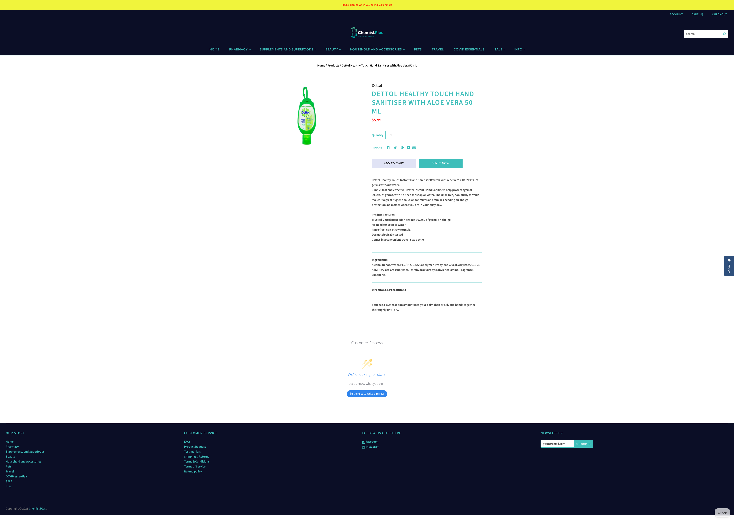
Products (333, 65)
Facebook (371, 442)
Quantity (377, 135)
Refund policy (193, 471)
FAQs (187, 442)
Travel (438, 49)
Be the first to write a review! (367, 393)
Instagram (372, 447)
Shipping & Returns (196, 456)
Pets (418, 49)
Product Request (195, 447)
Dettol (377, 85)
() (697, 14)
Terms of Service (194, 466)
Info (518, 49)
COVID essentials (469, 49)
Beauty (332, 49)
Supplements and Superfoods (286, 49)
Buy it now (440, 163)
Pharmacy (238, 49)
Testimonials (192, 452)
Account (676, 14)
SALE (498, 49)
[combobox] (706, 34)
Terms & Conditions (196, 461)
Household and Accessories (376, 49)
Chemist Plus (37, 508)
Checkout (719, 14)
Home (214, 49)
